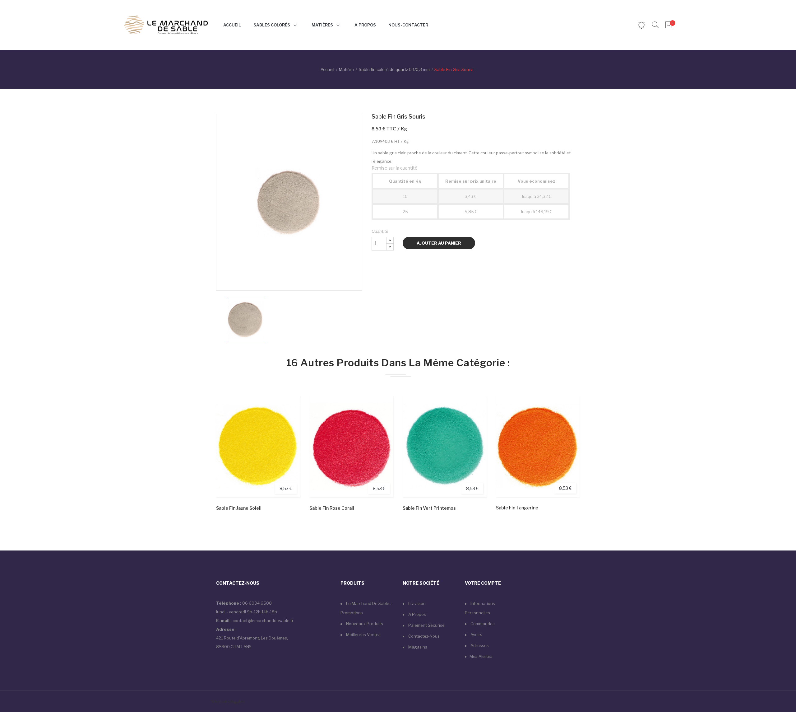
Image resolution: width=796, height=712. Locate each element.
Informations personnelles (480, 608)
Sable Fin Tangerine (517, 507)
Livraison (416, 603)
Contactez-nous (423, 636)
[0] (668, 24)
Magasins (417, 646)
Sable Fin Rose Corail (331, 508)
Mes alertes (481, 656)
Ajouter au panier (439, 243)
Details (288, 446)
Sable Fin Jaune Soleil (238, 508)
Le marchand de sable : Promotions (365, 608)
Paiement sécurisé (426, 625)
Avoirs (476, 634)
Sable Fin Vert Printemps (429, 508)
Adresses (479, 645)
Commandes (482, 623)
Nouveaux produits (364, 623)
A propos (416, 614)
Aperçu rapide (288, 429)
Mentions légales (228, 701)
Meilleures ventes (363, 634)
